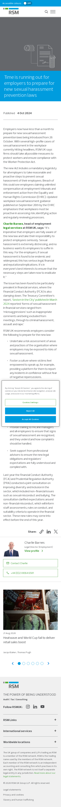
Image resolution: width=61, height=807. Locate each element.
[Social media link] (11, 685)
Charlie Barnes (13, 223)
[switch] (27, 3)
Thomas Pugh (24, 652)
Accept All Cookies (30, 419)
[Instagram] (28, 707)
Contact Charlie (19, 563)
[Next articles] (48, 663)
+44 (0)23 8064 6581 (22, 573)
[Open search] (46, 12)
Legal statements (12, 789)
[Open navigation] (53, 12)
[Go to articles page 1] (19, 663)
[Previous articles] (12, 663)
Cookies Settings (30, 402)
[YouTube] (42, 707)
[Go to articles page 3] (28, 663)
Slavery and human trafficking (18, 799)
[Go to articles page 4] (32, 663)
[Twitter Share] (56, 532)
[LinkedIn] (35, 707)
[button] (41, 532)
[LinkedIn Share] (49, 532)
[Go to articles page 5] (37, 663)
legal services (12, 228)
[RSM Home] (11, 11)
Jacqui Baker (9, 652)
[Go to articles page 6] (42, 663)
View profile (31, 551)
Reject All (30, 411)
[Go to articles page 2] (23, 663)
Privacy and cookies (13, 794)
